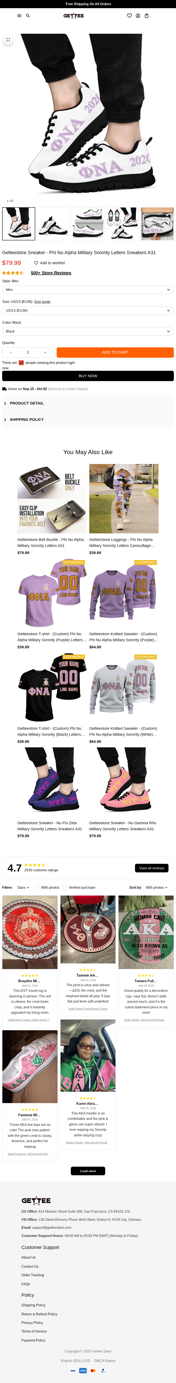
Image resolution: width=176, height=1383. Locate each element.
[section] (51, 273)
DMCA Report (104, 1361)
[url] (51, 1227)
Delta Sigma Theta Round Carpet (87, 1008)
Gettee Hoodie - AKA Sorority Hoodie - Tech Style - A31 (88, 1143)
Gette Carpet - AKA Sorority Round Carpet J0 (146, 1020)
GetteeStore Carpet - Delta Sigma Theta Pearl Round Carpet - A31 (30, 1020)
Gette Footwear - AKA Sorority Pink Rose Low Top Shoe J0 (30, 1154)
